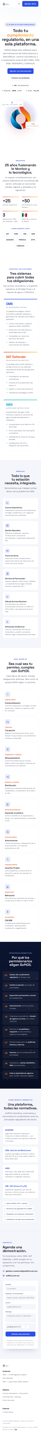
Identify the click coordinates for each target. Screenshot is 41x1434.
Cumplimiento (8, 1412)
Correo (8, 1302)
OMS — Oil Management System (15, 1375)
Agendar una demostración (20, 71)
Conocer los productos (20, 78)
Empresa (6, 1408)
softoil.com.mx (12, 1276)
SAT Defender (8, 1378)
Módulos (6, 1390)
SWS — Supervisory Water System (15, 1382)
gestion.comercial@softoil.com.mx (22, 1271)
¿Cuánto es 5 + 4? (13, 1327)
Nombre (8, 1284)
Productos (6, 1371)
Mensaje (8, 1312)
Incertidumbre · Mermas (12, 1397)
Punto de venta (8, 1400)
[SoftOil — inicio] (6, 4)
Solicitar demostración (20, 1334)
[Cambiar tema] (19, 4)
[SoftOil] (6, 1365)
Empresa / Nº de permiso (14, 1293)
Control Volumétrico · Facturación (15, 1393)
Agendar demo (30, 4)
